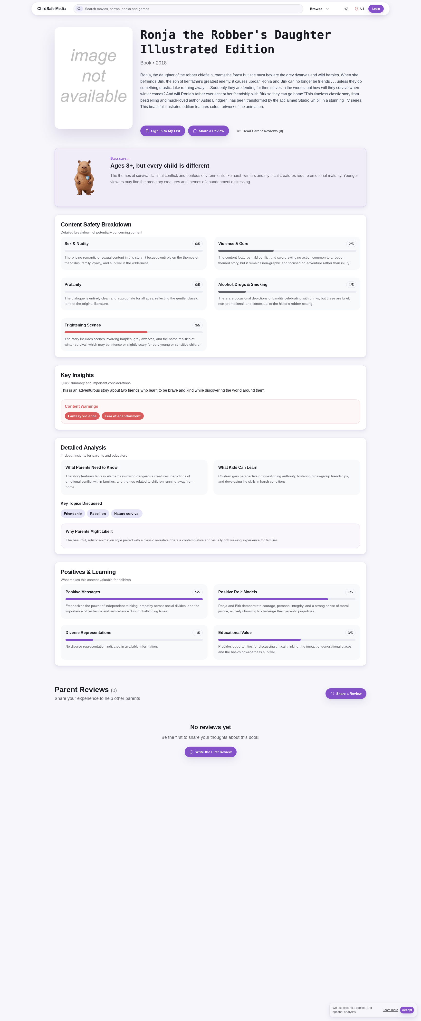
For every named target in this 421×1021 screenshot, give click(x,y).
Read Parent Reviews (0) (263, 131)
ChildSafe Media (51, 9)
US (362, 8)
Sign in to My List (165, 131)
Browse (316, 9)
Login (376, 8)
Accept (407, 1010)
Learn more (390, 1010)
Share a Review (211, 131)
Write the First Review (213, 752)
